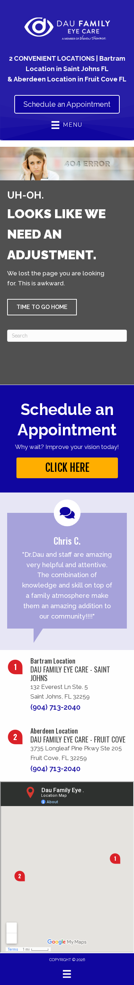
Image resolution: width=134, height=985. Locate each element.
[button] (42, 307)
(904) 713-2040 (55, 707)
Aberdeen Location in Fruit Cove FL (70, 79)
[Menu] (66, 973)
